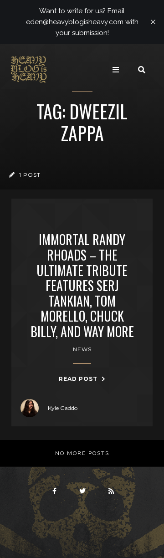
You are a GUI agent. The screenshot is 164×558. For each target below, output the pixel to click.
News (82, 349)
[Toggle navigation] (115, 69)
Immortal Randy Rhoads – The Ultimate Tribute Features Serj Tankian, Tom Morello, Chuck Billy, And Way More (82, 285)
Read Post (79, 378)
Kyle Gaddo (62, 407)
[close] (153, 22)
